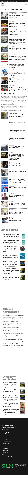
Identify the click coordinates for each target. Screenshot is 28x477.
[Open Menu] (26, 4)
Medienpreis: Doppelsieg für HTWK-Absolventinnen (16, 164)
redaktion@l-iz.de (22, 109)
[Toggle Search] (22, 4)
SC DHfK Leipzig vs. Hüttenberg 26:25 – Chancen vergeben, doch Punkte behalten (17, 89)
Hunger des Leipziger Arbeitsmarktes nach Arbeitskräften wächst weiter (17, 65)
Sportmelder (11, 185)
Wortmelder (11, 121)
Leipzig (15, 29)
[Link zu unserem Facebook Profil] (3, 433)
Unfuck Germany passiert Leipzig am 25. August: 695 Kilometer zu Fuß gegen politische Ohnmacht (14, 335)
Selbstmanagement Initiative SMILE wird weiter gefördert (17, 131)
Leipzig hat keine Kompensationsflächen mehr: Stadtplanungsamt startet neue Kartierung (13, 323)
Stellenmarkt (11, 1)
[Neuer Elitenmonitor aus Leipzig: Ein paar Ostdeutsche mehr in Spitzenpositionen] (22, 242)
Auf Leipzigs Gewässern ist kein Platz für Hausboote (17, 49)
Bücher (14, 69)
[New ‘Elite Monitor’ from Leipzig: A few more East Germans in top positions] (22, 236)
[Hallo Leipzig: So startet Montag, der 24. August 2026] (22, 391)
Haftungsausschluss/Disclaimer (9, 456)
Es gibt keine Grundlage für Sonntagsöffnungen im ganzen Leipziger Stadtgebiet (18, 33)
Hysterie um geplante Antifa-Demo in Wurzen (16, 16)
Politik (10, 13)
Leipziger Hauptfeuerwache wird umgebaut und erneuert (17, 115)
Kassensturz (14, 62)
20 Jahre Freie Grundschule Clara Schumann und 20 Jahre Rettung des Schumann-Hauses (17, 212)
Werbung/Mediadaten (7, 441)
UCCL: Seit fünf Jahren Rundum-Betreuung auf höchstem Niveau (17, 203)
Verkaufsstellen (5, 443)
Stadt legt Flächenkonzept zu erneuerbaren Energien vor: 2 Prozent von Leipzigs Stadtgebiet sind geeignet (13, 345)
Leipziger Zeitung (4, 1)
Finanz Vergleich (5, 450)
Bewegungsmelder (13, 113)
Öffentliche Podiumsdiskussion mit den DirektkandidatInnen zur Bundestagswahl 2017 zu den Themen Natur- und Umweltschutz (17, 156)
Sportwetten (5, 452)
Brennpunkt (14, 54)
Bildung (10, 69)
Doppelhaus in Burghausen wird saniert (17, 123)
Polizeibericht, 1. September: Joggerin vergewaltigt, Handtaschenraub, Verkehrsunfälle (17, 181)
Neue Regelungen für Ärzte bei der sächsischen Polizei (17, 219)
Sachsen (14, 13)
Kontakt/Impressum (6, 436)
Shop (16, 1)
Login (26, 1)
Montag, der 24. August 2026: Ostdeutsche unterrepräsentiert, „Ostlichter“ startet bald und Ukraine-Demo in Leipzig (13, 317)
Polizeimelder (12, 178)
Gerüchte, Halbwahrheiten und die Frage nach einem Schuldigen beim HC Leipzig (17, 25)
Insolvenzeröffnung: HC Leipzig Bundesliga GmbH (17, 195)
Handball (13, 21)
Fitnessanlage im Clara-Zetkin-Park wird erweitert (17, 139)
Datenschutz (5, 459)
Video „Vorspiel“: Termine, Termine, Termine (17, 80)
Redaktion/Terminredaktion (8, 439)
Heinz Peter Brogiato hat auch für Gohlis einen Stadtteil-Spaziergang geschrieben (17, 73)
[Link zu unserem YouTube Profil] (8, 433)
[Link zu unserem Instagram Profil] (6, 433)
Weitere (13, 77)
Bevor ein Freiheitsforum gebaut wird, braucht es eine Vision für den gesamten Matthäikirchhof (17, 58)
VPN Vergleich (5, 448)
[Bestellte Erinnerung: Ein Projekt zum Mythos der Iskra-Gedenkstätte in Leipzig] (22, 405)
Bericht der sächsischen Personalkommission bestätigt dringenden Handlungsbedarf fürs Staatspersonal (17, 41)
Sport (10, 21)
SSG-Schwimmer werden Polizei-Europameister (17, 188)
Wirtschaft (11, 29)
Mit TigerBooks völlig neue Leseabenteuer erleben (17, 172)
